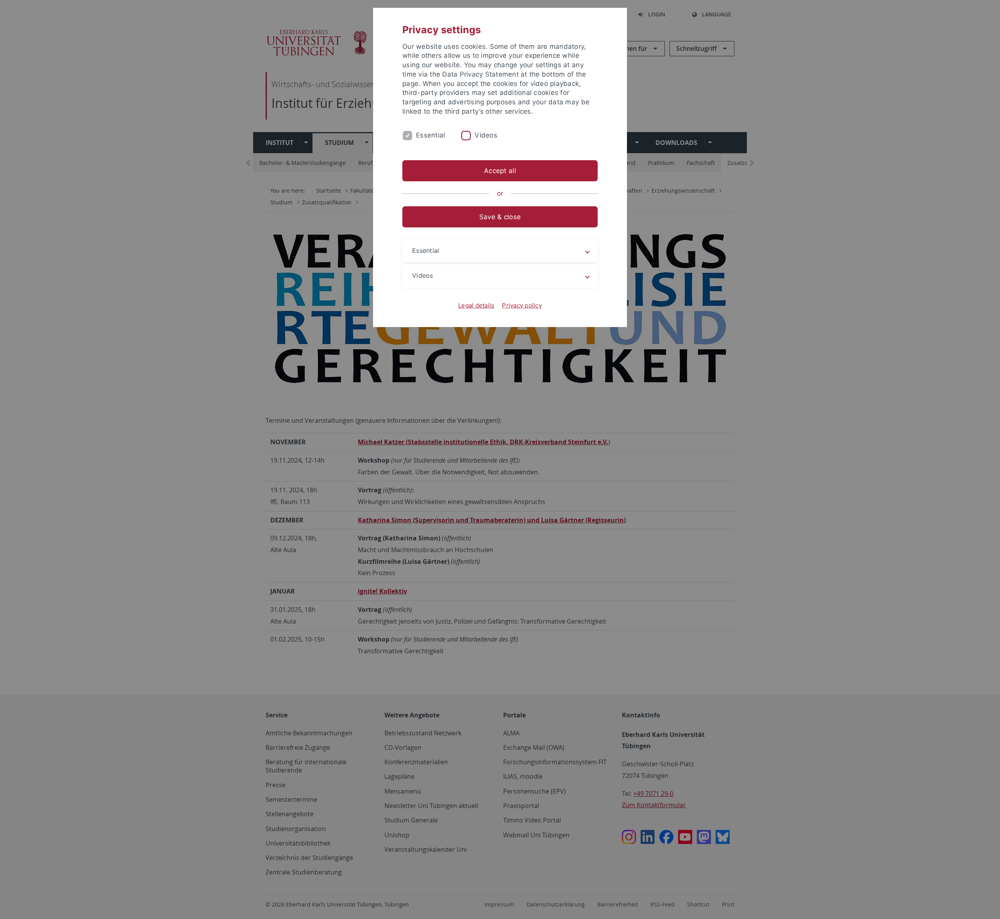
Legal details (476, 305)
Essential (430, 135)
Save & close (500, 217)
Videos (486, 135)
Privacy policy (522, 305)
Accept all (500, 171)
